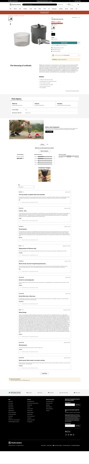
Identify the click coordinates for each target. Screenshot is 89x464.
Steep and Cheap (49, 403)
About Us (29, 399)
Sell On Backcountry (31, 416)
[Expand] (79, 55)
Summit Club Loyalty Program (32, 403)
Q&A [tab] (47, 144)
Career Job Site (30, 408)
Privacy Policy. (69, 421)
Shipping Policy (11, 410)
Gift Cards (10, 417)
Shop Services (29, 410)
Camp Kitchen (16, 15)
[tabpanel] (44, 107)
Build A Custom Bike (12, 412)
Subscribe (78, 404)
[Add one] (56, 39)
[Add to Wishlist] (79, 43)
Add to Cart (64, 42)
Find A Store (10, 403)
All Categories (29, 421)
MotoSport (48, 404)
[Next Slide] (69, 1)
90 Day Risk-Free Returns (57, 49)
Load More (44, 373)
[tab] (16, 98)
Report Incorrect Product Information (72, 90)
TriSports (47, 410)
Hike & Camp (10, 15)
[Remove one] (52, 39)
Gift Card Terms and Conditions (14, 419)
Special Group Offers (31, 419)
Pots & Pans (22, 15)
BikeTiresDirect (49, 406)
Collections (29, 417)
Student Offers (30, 414)
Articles (28, 406)
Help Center (10, 401)
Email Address (68, 402)
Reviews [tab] (42, 144)
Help (9, 399)
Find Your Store (78, 1)
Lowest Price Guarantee (56, 51)
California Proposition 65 (62, 59)
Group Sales (10, 416)
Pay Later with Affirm (12, 414)
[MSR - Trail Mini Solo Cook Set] (10, 23)
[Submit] (23, 4)
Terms (66, 421)
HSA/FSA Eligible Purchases (13, 421)
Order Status (10, 404)
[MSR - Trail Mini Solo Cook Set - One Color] (10, 19)
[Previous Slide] (19, 1)
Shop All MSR (49, 131)
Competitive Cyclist (49, 401)
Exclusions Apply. (67, 415)
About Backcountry (30, 401)
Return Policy (10, 406)
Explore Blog (29, 404)
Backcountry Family (50, 399)
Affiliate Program (30, 412)
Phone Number (68, 423)
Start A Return (11, 408)
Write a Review (44, 151)
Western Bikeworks (49, 408)
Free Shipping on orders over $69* (58, 47)
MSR (52, 17)
